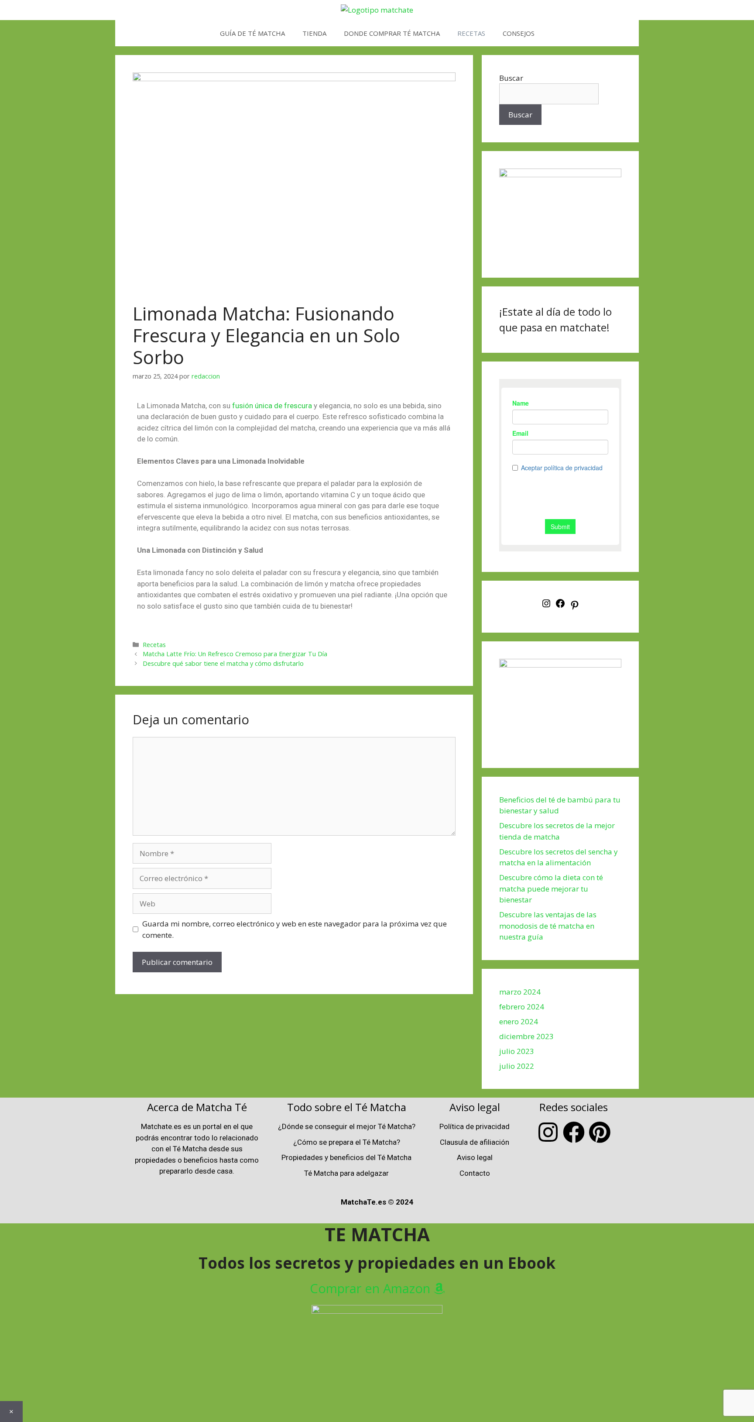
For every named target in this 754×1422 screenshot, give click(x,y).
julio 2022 (516, 1066)
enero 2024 (518, 1021)
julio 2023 (516, 1051)
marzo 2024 (520, 992)
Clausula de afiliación (474, 1142)
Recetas (154, 644)
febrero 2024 (521, 1007)
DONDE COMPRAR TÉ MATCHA (392, 33)
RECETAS (471, 33)
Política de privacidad (474, 1126)
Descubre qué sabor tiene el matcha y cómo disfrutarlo (223, 663)
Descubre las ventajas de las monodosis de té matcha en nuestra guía (547, 925)
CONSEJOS (519, 33)
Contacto (474, 1173)
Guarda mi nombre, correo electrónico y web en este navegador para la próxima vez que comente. (294, 929)
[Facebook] (560, 606)
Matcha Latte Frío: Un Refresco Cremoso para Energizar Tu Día (235, 654)
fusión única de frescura (272, 405)
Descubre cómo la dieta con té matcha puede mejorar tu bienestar (551, 888)
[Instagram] (546, 606)
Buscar (511, 78)
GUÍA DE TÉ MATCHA (252, 33)
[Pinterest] (574, 608)
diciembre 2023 (526, 1036)
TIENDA (314, 33)
